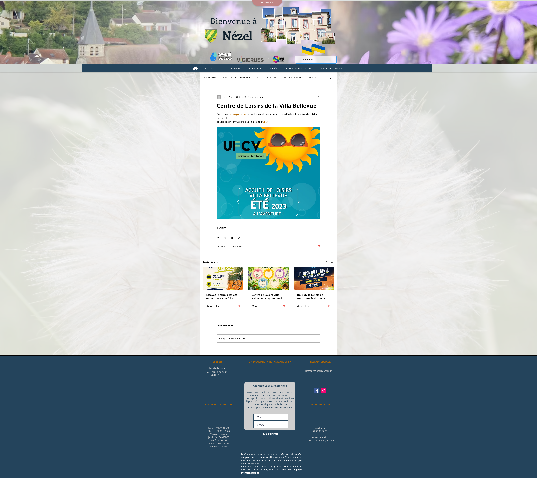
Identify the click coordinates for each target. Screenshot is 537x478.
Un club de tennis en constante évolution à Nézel (311, 296)
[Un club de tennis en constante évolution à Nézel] (314, 278)
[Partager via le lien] (238, 237)
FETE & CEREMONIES (294, 77)
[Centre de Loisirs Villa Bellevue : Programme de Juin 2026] (268, 278)
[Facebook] (316, 390)
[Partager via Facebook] (218, 237)
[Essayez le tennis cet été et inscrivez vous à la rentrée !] (223, 278)
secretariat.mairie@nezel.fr (320, 440)
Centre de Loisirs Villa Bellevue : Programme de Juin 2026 (267, 296)
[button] (211, 68)
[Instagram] (323, 390)
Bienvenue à (233, 21)
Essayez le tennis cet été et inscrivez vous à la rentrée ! (221, 296)
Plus (311, 77)
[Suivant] (521, 32)
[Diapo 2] (268, 58)
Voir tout (330, 262)
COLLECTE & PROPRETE (268, 77)
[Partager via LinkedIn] (231, 237)
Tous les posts (209, 77)
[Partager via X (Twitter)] (225, 237)
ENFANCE (221, 228)
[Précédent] (15, 32)
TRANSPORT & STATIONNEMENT (237, 77)
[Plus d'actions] (318, 97)
